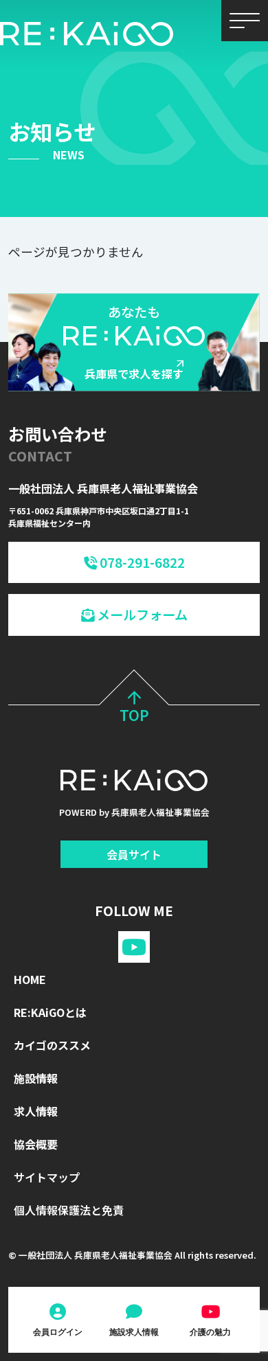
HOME (30, 979)
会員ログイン (57, 1331)
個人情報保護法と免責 (69, 1210)
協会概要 (36, 1144)
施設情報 (36, 1078)
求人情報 (36, 1111)
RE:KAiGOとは (50, 1012)
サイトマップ (47, 1177)
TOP (134, 715)
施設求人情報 (134, 1331)
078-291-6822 (141, 562)
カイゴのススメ (52, 1045)
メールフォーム (141, 614)
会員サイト (134, 854)
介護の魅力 (210, 1331)
